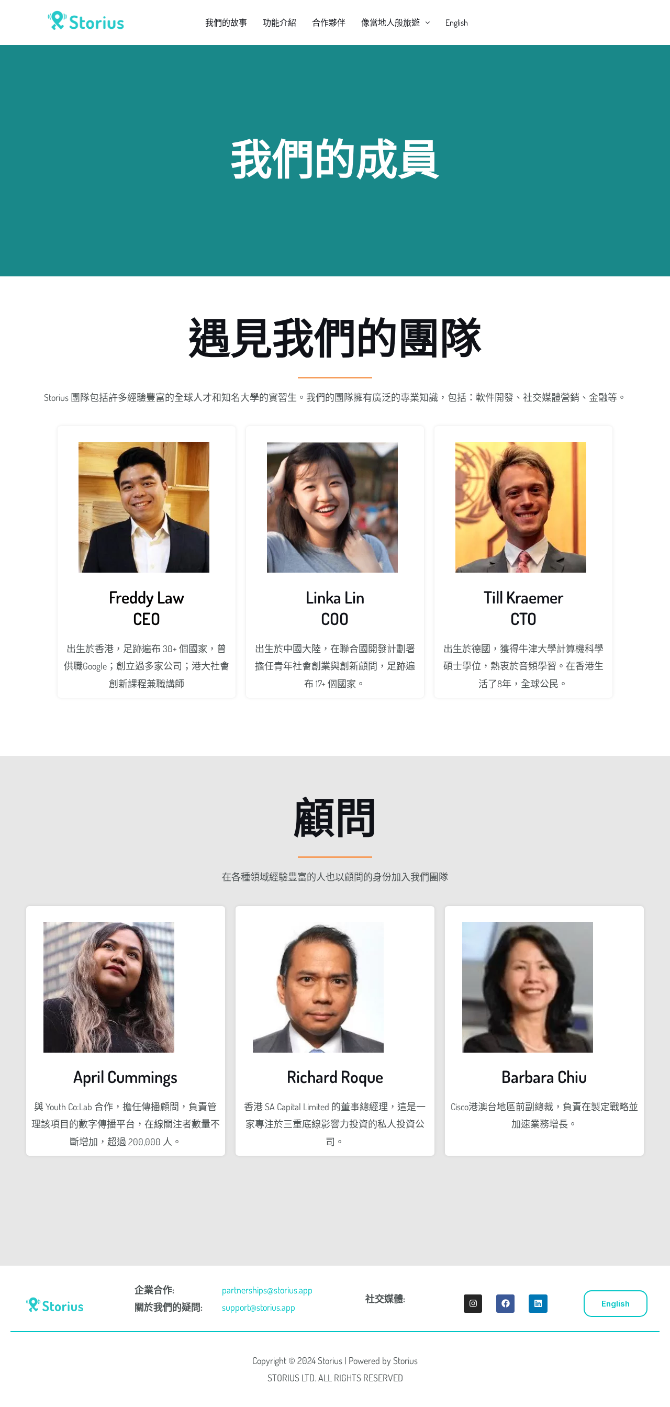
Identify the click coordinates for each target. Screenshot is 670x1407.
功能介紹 (279, 22)
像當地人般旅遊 (390, 22)
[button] (395, 22)
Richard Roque (335, 1076)
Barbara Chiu (544, 1076)
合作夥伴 (328, 22)
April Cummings (125, 1076)
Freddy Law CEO (146, 608)
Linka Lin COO (335, 608)
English (456, 22)
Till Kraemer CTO (523, 608)
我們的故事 (226, 22)
